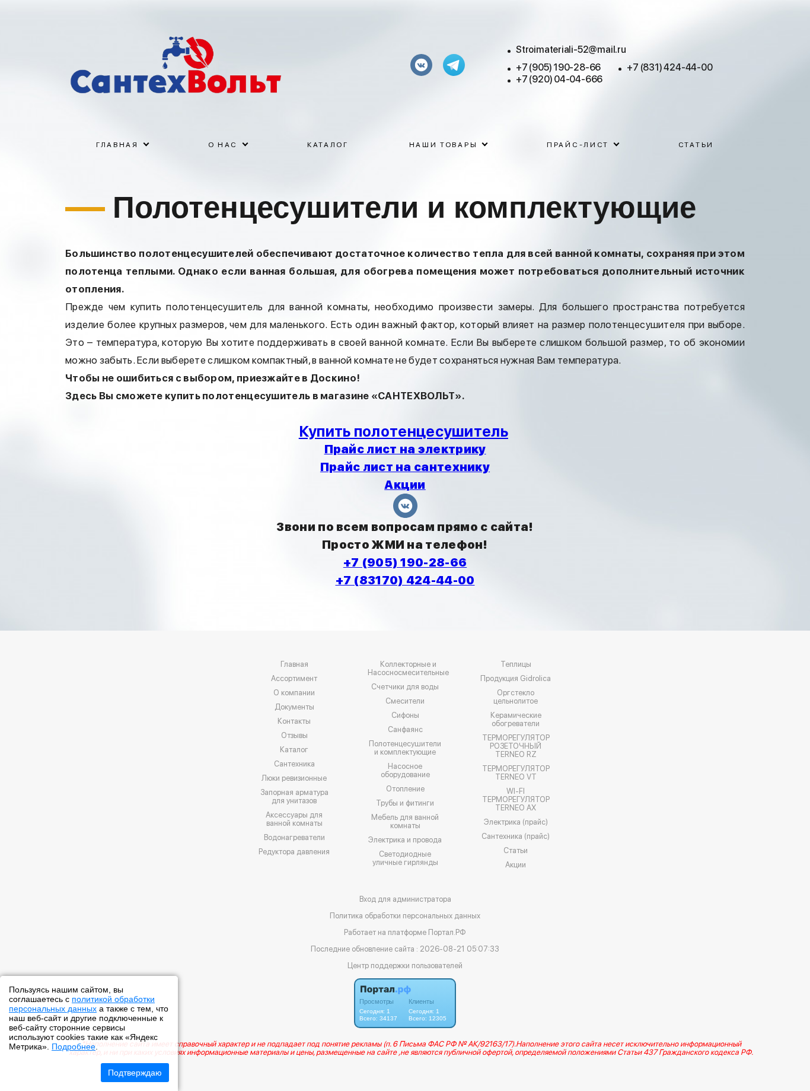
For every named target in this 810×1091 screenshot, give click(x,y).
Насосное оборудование (405, 770)
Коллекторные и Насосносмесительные (408, 668)
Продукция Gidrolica (515, 679)
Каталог (328, 145)
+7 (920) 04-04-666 (559, 79)
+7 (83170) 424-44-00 (405, 580)
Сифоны (405, 715)
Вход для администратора (405, 899)
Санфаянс (405, 730)
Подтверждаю (135, 1072)
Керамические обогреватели (515, 719)
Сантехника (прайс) (515, 836)
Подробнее (73, 1046)
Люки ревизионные (294, 778)
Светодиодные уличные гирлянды (405, 858)
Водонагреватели (294, 838)
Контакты (294, 721)
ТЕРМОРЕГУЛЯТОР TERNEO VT (516, 773)
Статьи (696, 145)
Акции (515, 865)
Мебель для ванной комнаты (405, 821)
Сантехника (294, 764)
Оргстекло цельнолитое (515, 697)
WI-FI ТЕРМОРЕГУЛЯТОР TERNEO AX (516, 799)
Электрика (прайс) (516, 822)
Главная (294, 664)
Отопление (405, 789)
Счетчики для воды (405, 687)
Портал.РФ (447, 932)
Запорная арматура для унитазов (294, 796)
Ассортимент (294, 679)
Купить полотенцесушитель (403, 431)
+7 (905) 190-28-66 (558, 67)
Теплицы (515, 664)
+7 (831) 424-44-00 (669, 67)
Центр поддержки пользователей (405, 965)
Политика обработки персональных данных (405, 915)
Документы (294, 707)
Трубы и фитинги (405, 803)
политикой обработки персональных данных (82, 1003)
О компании (294, 693)
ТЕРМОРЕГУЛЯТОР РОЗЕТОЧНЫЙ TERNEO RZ (516, 746)
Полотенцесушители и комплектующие (405, 748)
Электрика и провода (405, 840)
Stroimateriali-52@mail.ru (571, 49)
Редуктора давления (294, 852)
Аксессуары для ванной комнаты (294, 819)
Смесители (405, 701)
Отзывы (294, 735)
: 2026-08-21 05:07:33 (457, 948)
